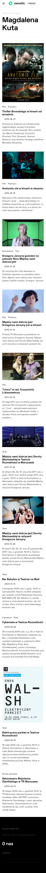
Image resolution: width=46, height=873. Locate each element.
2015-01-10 (9, 330)
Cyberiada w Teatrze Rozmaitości (22, 622)
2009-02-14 (10, 786)
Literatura (7, 618)
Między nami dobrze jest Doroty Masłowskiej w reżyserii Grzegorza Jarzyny (22, 536)
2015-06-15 (9, 193)
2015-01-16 (9, 267)
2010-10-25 (9, 544)
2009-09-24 (10, 627)
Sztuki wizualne (9, 774)
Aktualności (7, 251)
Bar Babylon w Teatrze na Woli (20, 579)
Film (4, 107)
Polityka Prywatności (26, 835)
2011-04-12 (9, 397)
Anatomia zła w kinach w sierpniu (22, 188)
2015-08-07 (10, 119)
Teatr (4, 452)
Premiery (12, 107)
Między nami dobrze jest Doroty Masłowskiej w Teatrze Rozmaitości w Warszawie (22, 460)
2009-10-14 (9, 584)
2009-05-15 (10, 740)
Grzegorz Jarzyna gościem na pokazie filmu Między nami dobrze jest (20, 259)
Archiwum (6, 853)
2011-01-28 (9, 467)
